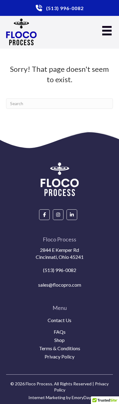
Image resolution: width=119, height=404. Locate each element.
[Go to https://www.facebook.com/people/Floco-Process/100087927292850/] (44, 214)
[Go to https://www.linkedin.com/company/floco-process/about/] (72, 214)
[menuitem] (59, 327)
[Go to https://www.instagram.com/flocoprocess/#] (58, 214)
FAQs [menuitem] (60, 332)
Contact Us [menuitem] (59, 320)
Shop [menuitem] (59, 340)
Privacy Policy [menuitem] (59, 356)
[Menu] (107, 31)
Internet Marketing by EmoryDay (59, 397)
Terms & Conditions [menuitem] (59, 348)
